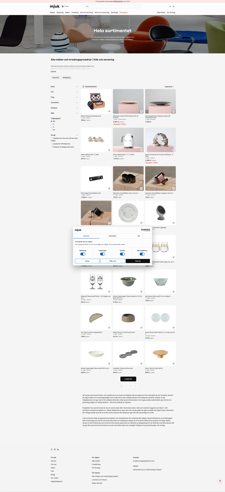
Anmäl (112, 255)
